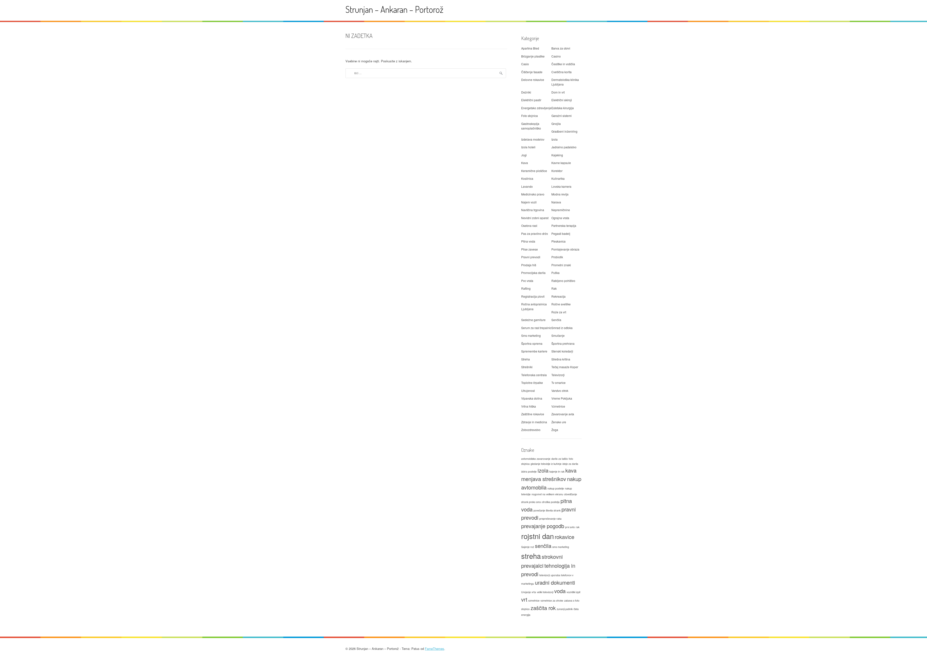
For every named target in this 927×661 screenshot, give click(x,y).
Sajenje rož (527, 547)
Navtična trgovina (532, 210)
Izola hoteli (528, 147)
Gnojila (556, 124)
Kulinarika (558, 178)
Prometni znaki (561, 265)
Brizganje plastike (533, 56)
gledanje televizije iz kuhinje (546, 464)
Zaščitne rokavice (532, 414)
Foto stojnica (529, 116)
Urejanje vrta (528, 592)
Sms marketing (531, 335)
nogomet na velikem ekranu (547, 494)
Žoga (554, 430)
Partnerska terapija (563, 225)
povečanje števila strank (547, 510)
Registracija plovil (533, 296)
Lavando (527, 186)
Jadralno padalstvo (563, 147)
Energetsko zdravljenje (536, 108)
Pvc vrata (527, 281)
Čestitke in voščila (563, 64)
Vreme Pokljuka (561, 398)
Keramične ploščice (534, 171)
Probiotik (557, 257)
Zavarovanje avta (562, 414)
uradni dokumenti (555, 582)
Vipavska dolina (531, 398)
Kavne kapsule (561, 163)
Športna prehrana (563, 343)
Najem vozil (529, 202)
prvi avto (570, 527)
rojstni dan (537, 536)
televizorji (544, 575)
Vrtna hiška (528, 406)
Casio (525, 64)
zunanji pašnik (565, 609)
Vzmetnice (558, 406)
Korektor (556, 171)
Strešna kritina (560, 359)
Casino (556, 56)
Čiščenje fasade (531, 72)
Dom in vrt (558, 92)
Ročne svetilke (561, 304)
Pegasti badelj (560, 233)
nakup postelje (556, 488)
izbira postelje (529, 471)
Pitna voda (528, 241)
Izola (554, 139)
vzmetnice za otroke (552, 600)
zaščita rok (543, 607)
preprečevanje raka (550, 518)
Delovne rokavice (532, 80)
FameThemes (434, 648)
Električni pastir (531, 100)
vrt (524, 599)
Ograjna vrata (560, 218)
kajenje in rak (556, 471)
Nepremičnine (560, 210)
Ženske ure (558, 422)
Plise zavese (529, 249)
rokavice (564, 536)
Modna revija (560, 194)
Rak (554, 288)
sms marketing (560, 547)
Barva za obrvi (560, 48)
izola (543, 470)
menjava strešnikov (543, 478)
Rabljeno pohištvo (563, 281)
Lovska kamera (561, 186)
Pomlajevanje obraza (565, 249)
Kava (524, 163)
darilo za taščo (559, 458)
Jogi (524, 155)
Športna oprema (531, 343)
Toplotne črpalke (532, 383)
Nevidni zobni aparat (534, 218)
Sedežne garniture (533, 320)
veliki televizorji (545, 592)
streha (531, 556)
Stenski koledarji (562, 351)
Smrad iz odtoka (562, 328)
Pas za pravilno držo (534, 233)
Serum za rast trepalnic (536, 328)
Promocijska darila (533, 273)
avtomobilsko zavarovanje (535, 458)
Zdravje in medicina (534, 422)
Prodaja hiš (528, 265)
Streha (525, 359)
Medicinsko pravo (532, 194)
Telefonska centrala (534, 375)
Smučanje (558, 335)
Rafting (526, 288)
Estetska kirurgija (562, 108)
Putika (555, 273)
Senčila (556, 320)
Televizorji (558, 375)
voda (560, 591)
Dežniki (526, 92)
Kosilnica (527, 178)
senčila (543, 545)
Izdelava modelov (532, 139)
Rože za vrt (558, 312)
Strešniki (527, 367)
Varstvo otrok (559, 390)
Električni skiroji (561, 100)
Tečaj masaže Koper (564, 367)
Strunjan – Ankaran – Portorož (394, 9)
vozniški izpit (573, 592)
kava (570, 470)
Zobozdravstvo (531, 430)
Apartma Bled (530, 48)
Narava (556, 202)
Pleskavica (558, 241)
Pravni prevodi (530, 257)
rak (577, 527)
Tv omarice (558, 383)
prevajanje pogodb (542, 526)
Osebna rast (529, 225)
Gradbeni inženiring (564, 131)
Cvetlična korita (561, 72)
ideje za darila (570, 464)
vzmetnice (534, 600)
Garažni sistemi (561, 116)
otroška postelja (551, 502)
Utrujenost (528, 390)
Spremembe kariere (534, 351)
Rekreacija (558, 296)
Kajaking (557, 155)
